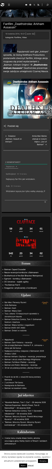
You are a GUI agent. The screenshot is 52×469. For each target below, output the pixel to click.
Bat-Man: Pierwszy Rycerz (15, 302)
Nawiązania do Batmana (15, 385)
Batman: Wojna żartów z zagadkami (19, 325)
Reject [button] (23, 465)
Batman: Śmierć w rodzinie (16, 330)
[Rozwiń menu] (8, 4)
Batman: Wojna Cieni (13, 311)
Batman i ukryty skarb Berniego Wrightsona (22, 359)
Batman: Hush (10, 308)
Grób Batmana (10, 305)
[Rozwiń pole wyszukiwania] (47, 4)
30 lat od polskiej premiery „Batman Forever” (23, 368)
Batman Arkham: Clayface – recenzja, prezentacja (25, 356)
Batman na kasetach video (16, 388)
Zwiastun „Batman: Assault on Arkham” (13, 139)
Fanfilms (17, 37)
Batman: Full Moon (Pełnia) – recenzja (20, 362)
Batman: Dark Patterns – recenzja (18, 342)
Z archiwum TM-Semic (14, 382)
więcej (31, 465)
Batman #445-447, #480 (15, 328)
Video (24, 37)
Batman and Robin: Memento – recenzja (21, 365)
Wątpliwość (9, 340)
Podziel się (13, 126)
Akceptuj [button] (43, 461)
